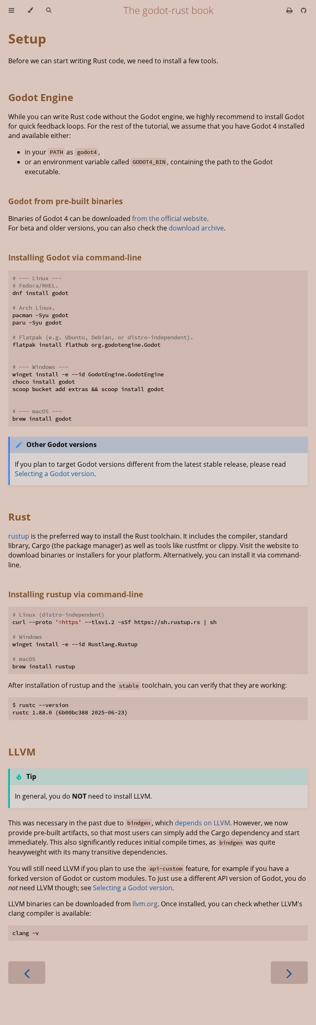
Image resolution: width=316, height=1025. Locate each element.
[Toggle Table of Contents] (11, 10)
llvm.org (145, 903)
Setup (27, 38)
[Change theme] (30, 10)
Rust (19, 516)
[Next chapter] (289, 972)
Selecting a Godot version (54, 473)
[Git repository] (303, 10)
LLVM (22, 751)
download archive (196, 228)
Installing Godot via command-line (75, 257)
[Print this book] (290, 10)
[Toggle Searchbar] (49, 10)
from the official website (169, 218)
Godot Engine (40, 97)
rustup (18, 536)
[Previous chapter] (26, 972)
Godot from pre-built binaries (65, 201)
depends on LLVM (202, 822)
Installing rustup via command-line (75, 594)
